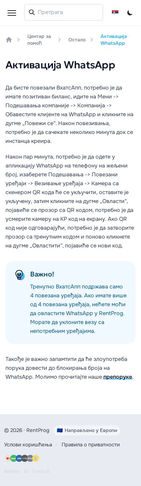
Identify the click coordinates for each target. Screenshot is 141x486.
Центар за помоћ (39, 39)
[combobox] (63, 12)
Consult (41, 471)
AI (26, 471)
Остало (77, 40)
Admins (12, 471)
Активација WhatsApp (114, 39)
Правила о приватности (91, 444)
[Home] (8, 39)
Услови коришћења (28, 444)
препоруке (117, 376)
